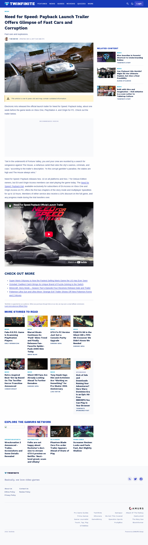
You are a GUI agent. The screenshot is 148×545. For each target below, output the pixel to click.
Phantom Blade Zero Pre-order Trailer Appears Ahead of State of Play (59, 448)
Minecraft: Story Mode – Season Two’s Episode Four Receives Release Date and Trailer (50, 288)
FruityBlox (118, 522)
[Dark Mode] (132, 3)
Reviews (71, 4)
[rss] (129, 479)
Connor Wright (11, 389)
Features (42, 4)
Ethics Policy (10, 492)
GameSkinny (97, 519)
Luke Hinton (55, 392)
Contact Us (23, 489)
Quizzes (81, 4)
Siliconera (98, 516)
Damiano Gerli (56, 343)
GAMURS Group (138, 532)
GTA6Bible (84, 526)
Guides (60, 4)
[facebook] (141, 479)
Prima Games (82, 516)
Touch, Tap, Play (81, 522)
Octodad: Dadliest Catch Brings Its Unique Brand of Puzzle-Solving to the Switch (46, 284)
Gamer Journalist (81, 519)
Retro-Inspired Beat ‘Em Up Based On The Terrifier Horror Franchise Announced (14, 380)
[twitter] (135, 479)
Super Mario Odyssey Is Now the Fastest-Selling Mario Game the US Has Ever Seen (48, 280)
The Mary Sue (137, 519)
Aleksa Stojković (124, 81)
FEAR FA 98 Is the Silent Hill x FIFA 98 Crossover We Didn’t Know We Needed (82, 337)
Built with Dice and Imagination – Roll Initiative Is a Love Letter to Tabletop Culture (130, 92)
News (52, 4)
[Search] (127, 3)
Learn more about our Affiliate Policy (16, 306)
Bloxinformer (138, 522)
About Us (8, 489)
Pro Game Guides (81, 513)
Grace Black (32, 354)
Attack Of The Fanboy (134, 513)
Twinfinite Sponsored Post (82, 409)
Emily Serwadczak (12, 343)
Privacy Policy (10, 495)
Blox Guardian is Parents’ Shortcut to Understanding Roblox (130, 57)
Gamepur (118, 513)
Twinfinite (98, 513)
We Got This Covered (113, 516)
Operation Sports (115, 519)
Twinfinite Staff (124, 63)
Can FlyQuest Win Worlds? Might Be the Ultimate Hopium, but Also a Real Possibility (129, 74)
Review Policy (24, 492)
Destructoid (138, 516)
